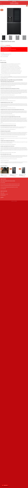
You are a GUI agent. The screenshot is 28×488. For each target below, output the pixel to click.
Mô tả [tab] (1, 60)
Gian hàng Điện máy (3, 195)
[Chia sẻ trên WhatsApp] (1, 56)
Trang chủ (2, 40)
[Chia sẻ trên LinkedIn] (7, 56)
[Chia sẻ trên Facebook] (2, 56)
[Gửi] (26, 5)
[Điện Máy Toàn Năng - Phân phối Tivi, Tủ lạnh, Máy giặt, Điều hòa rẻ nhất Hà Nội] (14, 3)
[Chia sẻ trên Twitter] (3, 56)
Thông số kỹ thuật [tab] (4, 60)
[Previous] (2, 21)
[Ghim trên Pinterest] (6, 56)
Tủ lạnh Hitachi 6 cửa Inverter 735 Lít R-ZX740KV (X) (5, 175)
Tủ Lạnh (4, 40)
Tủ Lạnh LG (7, 40)
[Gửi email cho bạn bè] (4, 56)
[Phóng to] (1, 34)
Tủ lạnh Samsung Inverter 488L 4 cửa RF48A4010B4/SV (14, 175)
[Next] (26, 21)
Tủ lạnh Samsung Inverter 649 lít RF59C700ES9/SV (22, 175)
